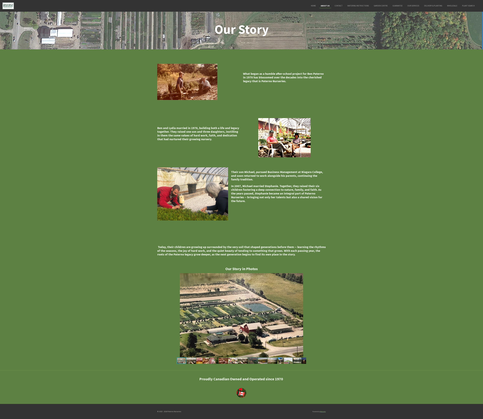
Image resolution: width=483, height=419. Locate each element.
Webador (323, 411)
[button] (323, 275)
